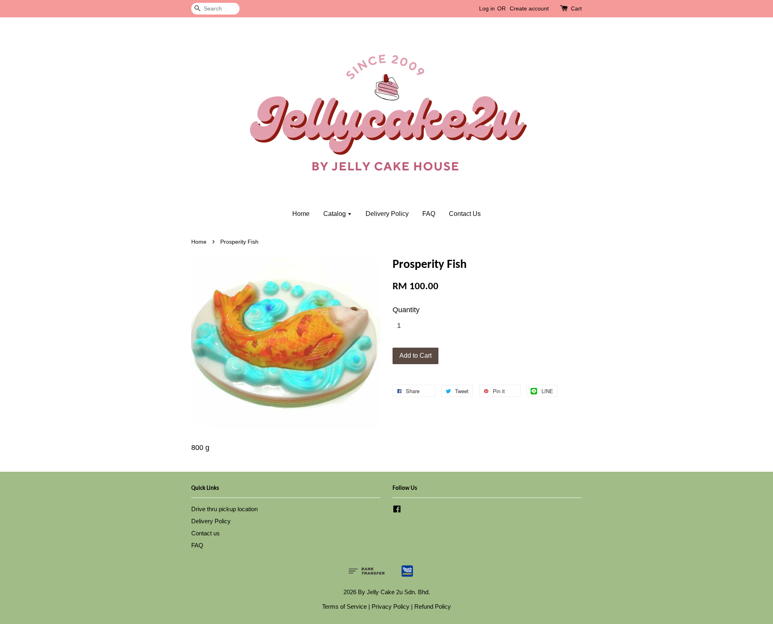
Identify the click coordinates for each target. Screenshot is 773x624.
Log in (487, 8)
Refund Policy (432, 606)
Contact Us (465, 213)
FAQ (428, 213)
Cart (576, 8)
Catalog (335, 213)
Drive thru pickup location (224, 509)
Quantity (406, 310)
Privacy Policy (390, 606)
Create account (529, 8)
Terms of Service (344, 606)
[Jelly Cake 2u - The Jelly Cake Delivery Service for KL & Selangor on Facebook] (397, 510)
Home (301, 213)
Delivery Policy (387, 213)
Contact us (205, 533)
